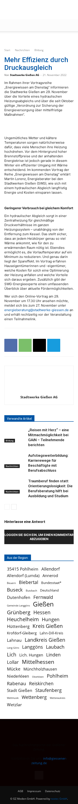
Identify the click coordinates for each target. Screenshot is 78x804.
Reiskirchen (41, 683)
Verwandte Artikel (19, 418)
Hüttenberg (18, 626)
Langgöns (32, 647)
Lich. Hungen (31, 655)
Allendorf (50, 569)
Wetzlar (14, 704)
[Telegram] (53, 345)
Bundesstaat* (51, 582)
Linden (53, 654)
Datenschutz (52, 791)
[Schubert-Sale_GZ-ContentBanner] (39, 38)
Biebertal (28, 582)
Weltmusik (13, 697)
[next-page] (14, 507)
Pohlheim (57, 676)
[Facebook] (10, 345)
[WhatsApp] (25, 345)
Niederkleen (18, 676)
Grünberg (18, 612)
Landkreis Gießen (45, 640)
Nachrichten (22, 50)
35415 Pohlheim (22, 569)
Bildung (39, 50)
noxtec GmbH (59, 799)
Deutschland (49, 590)
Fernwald (43, 597)
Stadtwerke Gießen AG (24, 75)
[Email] (39, 345)
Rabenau (16, 683)
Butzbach (31, 590)
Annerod (50, 575)
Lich (11, 654)
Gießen (43, 604)
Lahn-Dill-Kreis (51, 633)
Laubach (55, 647)
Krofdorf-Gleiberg (22, 633)
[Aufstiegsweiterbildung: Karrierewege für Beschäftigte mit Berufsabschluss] (15, 460)
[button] (7, 25)
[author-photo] (39, 391)
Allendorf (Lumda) (23, 575)
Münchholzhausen (40, 669)
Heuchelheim (23, 619)
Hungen (51, 619)
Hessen (41, 612)
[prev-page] (7, 507)
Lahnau (14, 640)
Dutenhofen (18, 597)
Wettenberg (34, 697)
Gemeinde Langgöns (18, 605)
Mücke (13, 669)
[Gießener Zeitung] (35, 9)
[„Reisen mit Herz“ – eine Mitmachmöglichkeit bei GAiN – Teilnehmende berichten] (15, 435)
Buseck (15, 589)
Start (7, 50)
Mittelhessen (38, 661)
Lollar (13, 662)
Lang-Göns (13, 647)
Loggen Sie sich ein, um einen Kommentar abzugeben (39, 537)
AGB (20, 791)
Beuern (11, 583)
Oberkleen (38, 676)
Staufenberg (48, 690)
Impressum (34, 791)
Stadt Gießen (19, 690)
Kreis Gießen (47, 626)
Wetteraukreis (57, 697)
